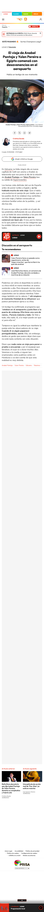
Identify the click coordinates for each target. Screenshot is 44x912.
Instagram (8, 806)
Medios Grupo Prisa (22, 868)
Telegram (29, 133)
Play (41, 907)
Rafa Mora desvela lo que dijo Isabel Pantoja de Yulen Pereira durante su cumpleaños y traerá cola (11, 788)
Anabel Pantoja (7, 365)
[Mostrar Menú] (3, 19)
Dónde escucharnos (29, 855)
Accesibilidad (19, 851)
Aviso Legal (8, 851)
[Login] (41, 19)
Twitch (31, 806)
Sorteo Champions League (31, 41)
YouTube (17, 806)
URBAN (35, 14)
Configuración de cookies (29, 853)
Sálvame (29, 365)
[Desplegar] (22, 900)
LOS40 (5, 14)
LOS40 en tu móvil (14, 855)
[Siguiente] (40, 41)
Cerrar (40, 33)
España (4, 27)
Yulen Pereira (19, 365)
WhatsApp (24, 133)
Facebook (15, 133)
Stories (35, 806)
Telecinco (37, 365)
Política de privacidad (32, 851)
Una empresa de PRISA (22, 863)
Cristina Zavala (18, 139)
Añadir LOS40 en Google (24, 159)
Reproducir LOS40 (39, 236)
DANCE (25, 14)
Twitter (19, 133)
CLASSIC (16, 14)
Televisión (12, 47)
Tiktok (13, 806)
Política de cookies (13, 853)
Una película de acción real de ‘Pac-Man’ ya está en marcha (32, 786)
